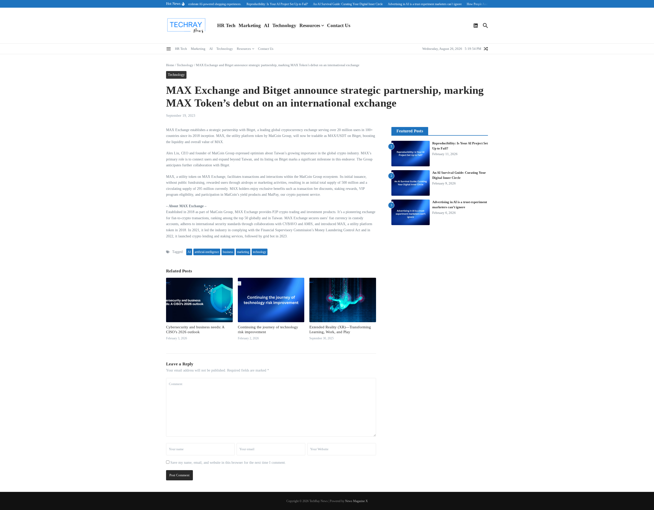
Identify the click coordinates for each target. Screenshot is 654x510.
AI (266, 25)
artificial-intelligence (207, 252)
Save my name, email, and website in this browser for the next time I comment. (228, 463)
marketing (243, 252)
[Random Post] (486, 49)
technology (259, 252)
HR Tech (226, 25)
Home (170, 65)
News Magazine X (356, 501)
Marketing (250, 25)
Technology (284, 25)
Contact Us (338, 25)
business (228, 252)
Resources (309, 25)
